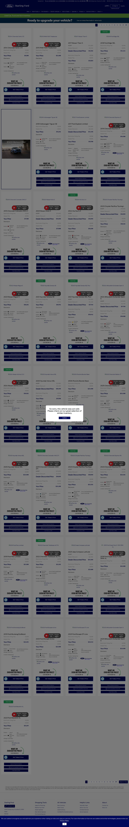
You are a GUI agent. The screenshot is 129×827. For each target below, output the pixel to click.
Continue (64, 417)
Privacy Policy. (64, 820)
